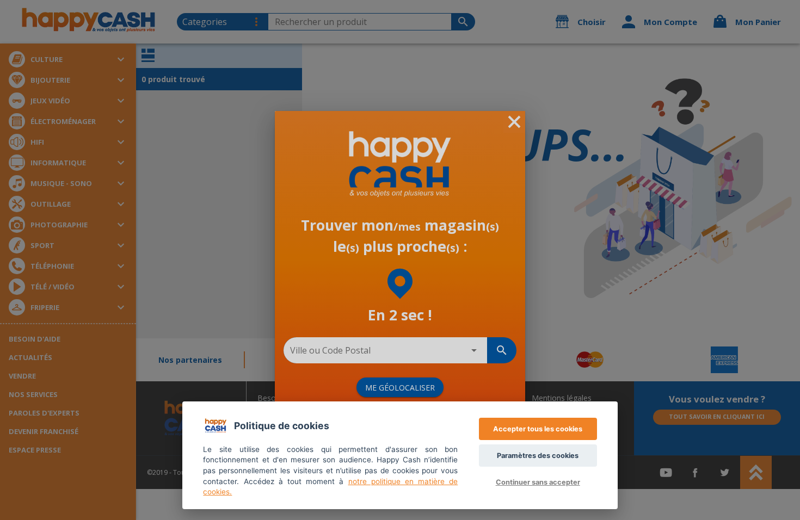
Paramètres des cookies (538, 455)
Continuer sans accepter (538, 482)
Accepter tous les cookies (537, 429)
